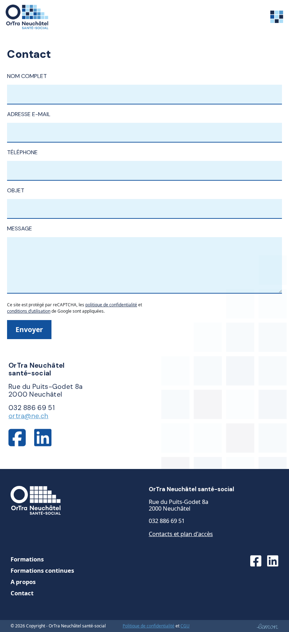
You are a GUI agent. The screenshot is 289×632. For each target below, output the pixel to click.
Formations (27, 559)
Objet (15, 190)
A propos (23, 582)
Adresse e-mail (28, 114)
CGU (185, 626)
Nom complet (27, 76)
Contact (22, 593)
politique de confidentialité (111, 305)
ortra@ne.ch (28, 415)
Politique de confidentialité (148, 626)
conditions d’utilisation (28, 311)
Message (19, 228)
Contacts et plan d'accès (181, 534)
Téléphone (22, 152)
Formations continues (42, 570)
